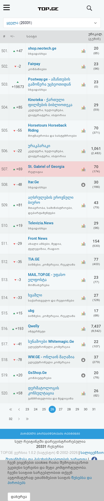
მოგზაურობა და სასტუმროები (52, 135)
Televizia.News (41, 223)
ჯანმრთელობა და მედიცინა (50, 398)
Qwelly (33, 326)
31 (94, 409)
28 (69, 409)
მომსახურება (38, 285)
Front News (37, 238)
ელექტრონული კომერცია (49, 347)
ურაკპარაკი (39, 146)
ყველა (13, 23)
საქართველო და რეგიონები (51, 300)
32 (10, 419)
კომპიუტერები (39, 378)
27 (60, 409)
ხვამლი (35, 295)
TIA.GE (33, 259)
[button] (52, 23)
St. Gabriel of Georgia (46, 166)
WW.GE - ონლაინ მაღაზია (51, 357)
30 (85, 409)
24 (35, 409)
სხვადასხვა (37, 53)
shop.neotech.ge (42, 48)
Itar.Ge (33, 182)
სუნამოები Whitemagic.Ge (51, 341)
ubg (31, 310)
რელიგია (35, 172)
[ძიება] (90, 8)
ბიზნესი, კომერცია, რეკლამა (51, 264)
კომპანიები (37, 69)
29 (77, 409)
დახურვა (19, 497)
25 (44, 409)
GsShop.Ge (37, 372)
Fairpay (34, 64)
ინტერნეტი (36, 331)
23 (27, 409)
